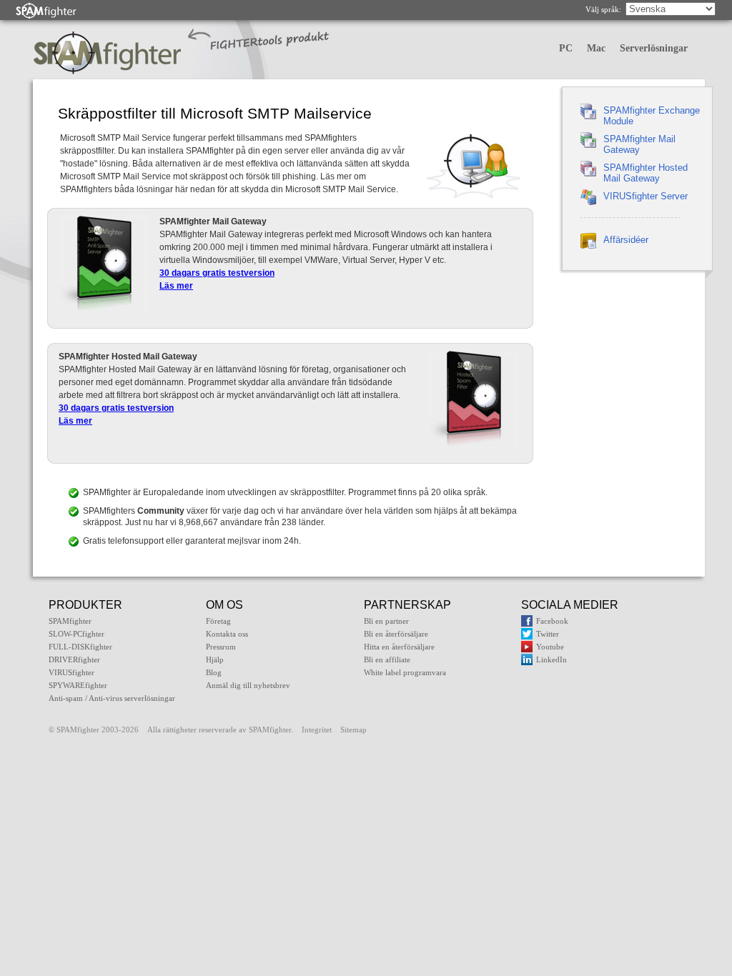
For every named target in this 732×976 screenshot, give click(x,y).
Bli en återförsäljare (396, 633)
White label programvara (405, 672)
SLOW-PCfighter (76, 633)
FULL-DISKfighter (80, 646)
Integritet (317, 729)
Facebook (552, 621)
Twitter (547, 633)
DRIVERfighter (74, 659)
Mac (596, 48)
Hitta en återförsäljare (399, 646)
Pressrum (221, 646)
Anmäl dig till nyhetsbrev (248, 685)
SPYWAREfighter (78, 685)
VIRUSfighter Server (645, 196)
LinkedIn (551, 659)
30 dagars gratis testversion (216, 273)
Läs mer (176, 286)
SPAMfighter (70, 621)
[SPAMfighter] (46, 10)
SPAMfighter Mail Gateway (639, 144)
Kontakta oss (227, 633)
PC (566, 48)
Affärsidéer (625, 239)
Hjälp (215, 659)
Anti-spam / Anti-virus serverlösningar (112, 698)
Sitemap (353, 729)
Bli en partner (386, 621)
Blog (214, 672)
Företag (218, 621)
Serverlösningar (654, 48)
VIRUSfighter (71, 672)
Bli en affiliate (387, 659)
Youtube (550, 646)
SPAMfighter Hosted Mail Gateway (645, 173)
